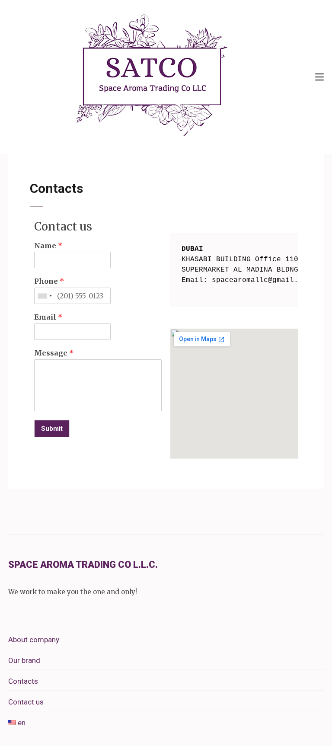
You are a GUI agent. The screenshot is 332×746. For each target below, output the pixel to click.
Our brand (24, 660)
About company (33, 639)
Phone (49, 281)
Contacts (23, 681)
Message (53, 353)
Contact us (26, 702)
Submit (52, 428)
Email (48, 317)
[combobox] (44, 296)
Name (48, 245)
